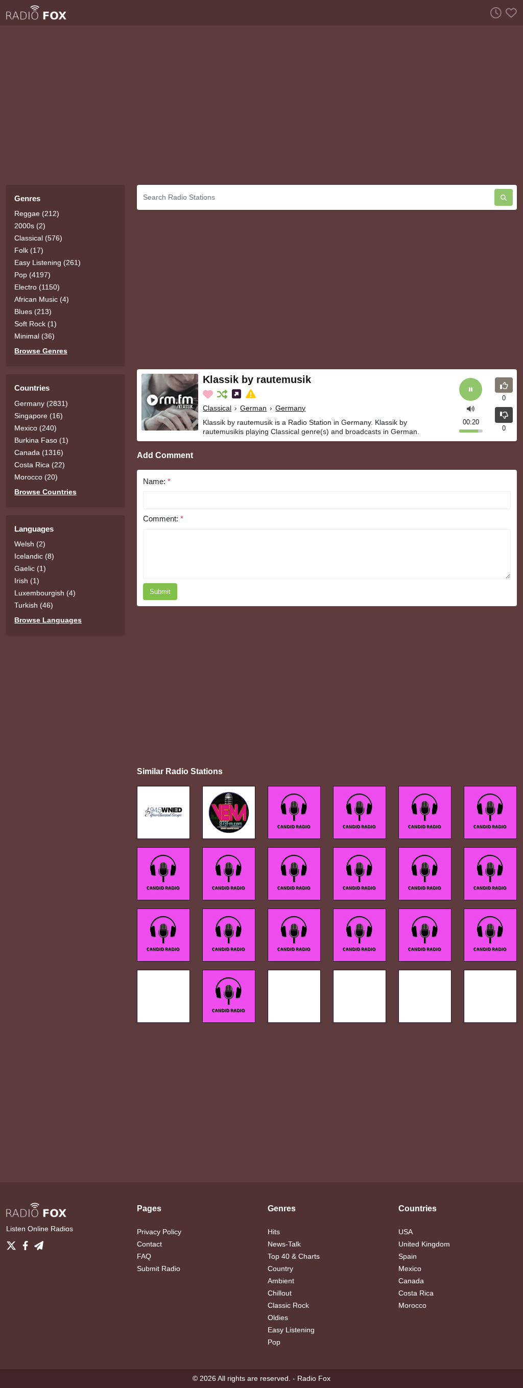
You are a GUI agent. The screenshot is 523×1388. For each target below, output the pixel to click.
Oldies (278, 1317)
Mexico (409, 1268)
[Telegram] (38, 1243)
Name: (157, 481)
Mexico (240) (35, 428)
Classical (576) (38, 238)
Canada (411, 1281)
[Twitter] (13, 1243)
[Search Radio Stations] (503, 197)
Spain (407, 1256)
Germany (290, 408)
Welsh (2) (29, 544)
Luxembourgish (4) (45, 593)
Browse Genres (40, 351)
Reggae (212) (36, 213)
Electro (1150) (37, 287)
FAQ (144, 1256)
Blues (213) (33, 311)
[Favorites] (509, 12)
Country (280, 1268)
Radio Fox (313, 1378)
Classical (217, 408)
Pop (274, 1342)
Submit (160, 591)
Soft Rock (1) (35, 324)
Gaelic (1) (30, 568)
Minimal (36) (34, 336)
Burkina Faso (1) (41, 440)
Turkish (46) (33, 605)
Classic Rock (288, 1305)
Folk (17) (28, 250)
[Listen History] (494, 12)
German (253, 408)
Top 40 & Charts (294, 1256)
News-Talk (284, 1244)
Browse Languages (48, 620)
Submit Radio (158, 1268)
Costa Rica (416, 1293)
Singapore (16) (38, 416)
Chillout (280, 1293)
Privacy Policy (159, 1232)
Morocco (412, 1305)
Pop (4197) (32, 275)
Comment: (163, 518)
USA (405, 1232)
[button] (470, 408)
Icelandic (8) (34, 556)
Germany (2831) (41, 403)
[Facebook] (27, 1243)
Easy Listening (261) (47, 262)
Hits (274, 1232)
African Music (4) (41, 299)
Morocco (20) (36, 477)
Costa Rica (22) (39, 465)
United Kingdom (424, 1244)
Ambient (281, 1281)
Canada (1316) (38, 452)
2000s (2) (29, 226)
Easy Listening (291, 1330)
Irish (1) (26, 581)
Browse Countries (45, 492)
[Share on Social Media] (237, 394)
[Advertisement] (261, 105)
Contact (149, 1244)
